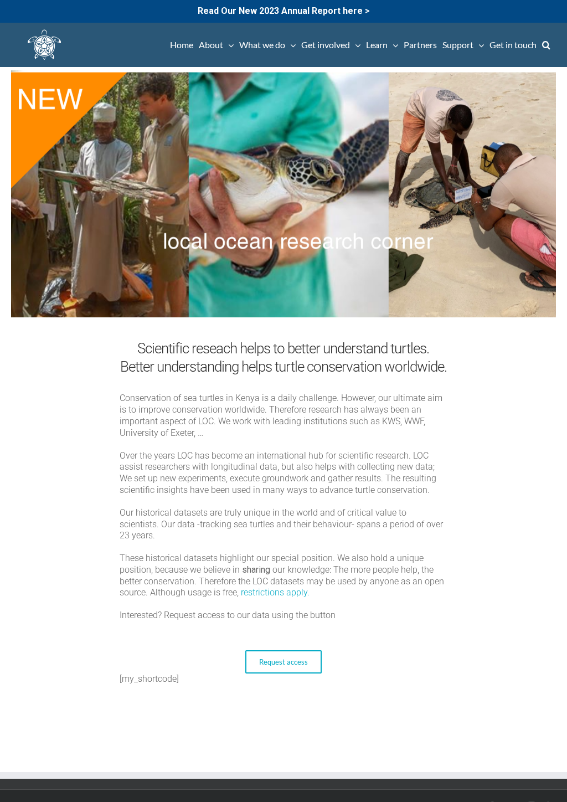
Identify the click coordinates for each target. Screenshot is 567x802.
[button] (546, 45)
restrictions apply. (275, 592)
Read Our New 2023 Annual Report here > (284, 11)
